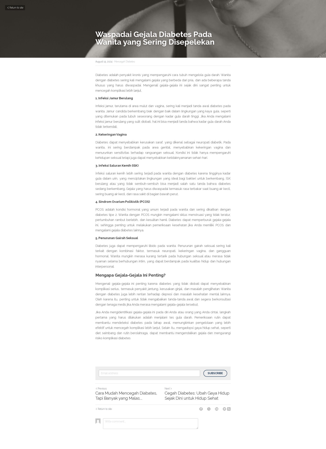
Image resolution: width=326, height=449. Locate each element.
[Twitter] (209, 409)
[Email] (224, 409)
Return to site (16, 7)
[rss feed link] (229, 409)
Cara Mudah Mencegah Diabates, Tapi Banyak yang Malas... (126, 396)
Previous (102, 388)
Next (167, 388)
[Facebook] (201, 409)
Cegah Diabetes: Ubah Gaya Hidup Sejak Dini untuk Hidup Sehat (197, 396)
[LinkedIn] (216, 409)
